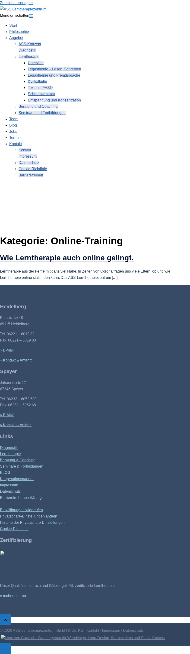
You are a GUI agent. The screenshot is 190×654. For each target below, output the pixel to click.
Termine (15, 138)
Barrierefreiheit (31, 175)
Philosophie (19, 32)
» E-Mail (7, 350)
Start (13, 25)
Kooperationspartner (17, 479)
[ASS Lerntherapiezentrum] (23, 9)
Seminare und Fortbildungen (42, 113)
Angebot (16, 38)
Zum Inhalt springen (16, 3)
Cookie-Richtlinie (33, 169)
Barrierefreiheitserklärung (21, 498)
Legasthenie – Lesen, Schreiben (54, 69)
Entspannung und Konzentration (54, 100)
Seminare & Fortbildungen (21, 466)
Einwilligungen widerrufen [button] (21, 510)
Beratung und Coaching (38, 106)
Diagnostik (27, 50)
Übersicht (36, 63)
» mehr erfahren (13, 596)
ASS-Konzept (30, 44)
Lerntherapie (29, 57)
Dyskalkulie (37, 82)
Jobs (13, 131)
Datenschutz (29, 163)
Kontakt (15, 144)
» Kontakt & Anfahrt (16, 360)
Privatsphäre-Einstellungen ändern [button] (28, 516)
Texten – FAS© (40, 88)
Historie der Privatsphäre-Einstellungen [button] (32, 522)
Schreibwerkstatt (41, 94)
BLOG (5, 473)
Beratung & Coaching (17, 460)
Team (13, 119)
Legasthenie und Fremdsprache (54, 75)
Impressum (28, 156)
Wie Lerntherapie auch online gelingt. (67, 258)
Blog (13, 125)
